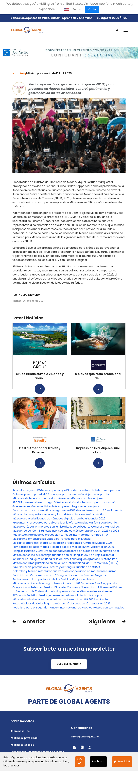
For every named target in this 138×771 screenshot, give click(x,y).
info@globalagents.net (85, 736)
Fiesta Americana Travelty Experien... (39, 450)
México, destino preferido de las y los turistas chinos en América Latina (58, 514)
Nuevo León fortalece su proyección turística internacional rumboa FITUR (60, 535)
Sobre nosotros (20, 731)
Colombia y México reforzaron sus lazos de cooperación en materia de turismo (64, 571)
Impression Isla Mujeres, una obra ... (98, 450)
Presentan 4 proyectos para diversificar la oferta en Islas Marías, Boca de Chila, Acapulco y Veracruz (64, 523)
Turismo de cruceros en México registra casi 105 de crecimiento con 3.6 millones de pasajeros (67, 510)
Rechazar (98, 761)
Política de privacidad (24, 738)
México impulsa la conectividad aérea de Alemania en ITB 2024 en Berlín (60, 599)
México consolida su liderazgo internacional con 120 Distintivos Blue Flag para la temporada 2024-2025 (64, 583)
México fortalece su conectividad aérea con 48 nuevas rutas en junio (57, 498)
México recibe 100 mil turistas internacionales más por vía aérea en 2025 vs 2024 (65, 531)
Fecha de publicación (26, 295)
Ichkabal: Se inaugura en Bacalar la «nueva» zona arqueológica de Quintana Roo (64, 559)
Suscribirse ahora (69, 664)
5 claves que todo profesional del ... (98, 376)
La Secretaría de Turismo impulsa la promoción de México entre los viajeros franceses (62, 591)
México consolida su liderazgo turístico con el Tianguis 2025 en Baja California (63, 555)
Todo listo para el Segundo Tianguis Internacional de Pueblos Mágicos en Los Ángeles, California (68, 608)
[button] (72, 9)
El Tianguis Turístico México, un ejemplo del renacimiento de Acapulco (58, 595)
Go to (92, 9)
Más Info (80, 761)
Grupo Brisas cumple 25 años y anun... (40, 376)
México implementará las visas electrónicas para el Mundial (51, 539)
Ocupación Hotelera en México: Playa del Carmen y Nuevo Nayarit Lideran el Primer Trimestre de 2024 (67, 587)
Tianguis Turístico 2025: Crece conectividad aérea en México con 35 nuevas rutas (65, 551)
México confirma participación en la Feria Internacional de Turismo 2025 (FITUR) (65, 563)
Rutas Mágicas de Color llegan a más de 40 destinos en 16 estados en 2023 (61, 603)
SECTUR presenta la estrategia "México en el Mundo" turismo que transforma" (63, 502)
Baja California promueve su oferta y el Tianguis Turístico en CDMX (56, 567)
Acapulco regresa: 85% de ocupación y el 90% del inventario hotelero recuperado (66, 490)
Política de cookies (22, 745)
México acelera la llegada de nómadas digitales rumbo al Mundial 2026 (58, 518)
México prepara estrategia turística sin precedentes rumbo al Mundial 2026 (62, 543)
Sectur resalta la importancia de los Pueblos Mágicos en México (54, 579)
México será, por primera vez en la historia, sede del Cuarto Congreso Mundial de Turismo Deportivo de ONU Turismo (65, 527)
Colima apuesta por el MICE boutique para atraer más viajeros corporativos (62, 494)
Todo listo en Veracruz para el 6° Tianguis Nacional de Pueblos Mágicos (59, 575)
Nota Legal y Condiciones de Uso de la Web (37, 751)
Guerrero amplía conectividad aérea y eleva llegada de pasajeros (55, 506)
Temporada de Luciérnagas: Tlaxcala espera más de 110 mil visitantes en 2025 (63, 547)
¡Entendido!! (122, 761)
